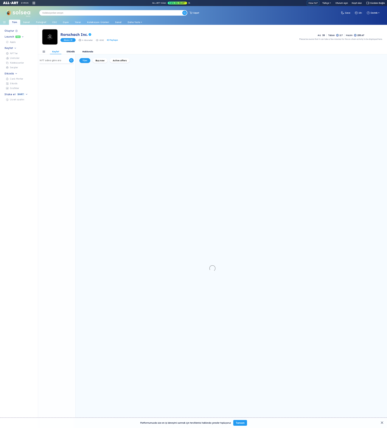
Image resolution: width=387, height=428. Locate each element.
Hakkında (87, 52)
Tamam (240, 422)
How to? (313, 3)
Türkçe (325, 3)
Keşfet (55, 52)
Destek (374, 13)
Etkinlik (71, 52)
